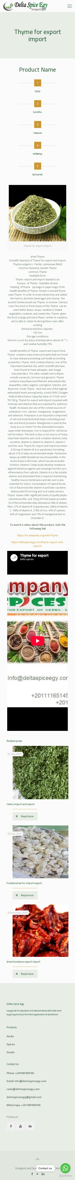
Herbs (10, 1036)
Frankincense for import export (24, 883)
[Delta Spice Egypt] (25, 6)
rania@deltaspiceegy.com (23, 1089)
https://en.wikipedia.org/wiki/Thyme (37, 535)
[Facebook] (32, 1174)
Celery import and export (21, 804)
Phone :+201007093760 (20, 1073)
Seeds (10, 1052)
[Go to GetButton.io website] (65, 1176)
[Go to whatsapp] (65, 1168)
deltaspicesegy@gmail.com (24, 1097)
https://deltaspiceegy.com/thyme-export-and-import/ (37, 544)
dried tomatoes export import (23, 961)
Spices (11, 1044)
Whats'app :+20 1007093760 (23, 1105)
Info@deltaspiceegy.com (30, 1081)
